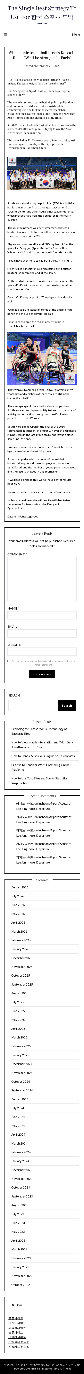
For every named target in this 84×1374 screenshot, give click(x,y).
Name (13, 608)
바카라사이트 (24, 398)
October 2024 (20, 1081)
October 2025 (20, 975)
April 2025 (18, 1028)
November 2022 (21, 1275)
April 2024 (18, 1134)
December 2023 (21, 1170)
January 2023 (20, 1267)
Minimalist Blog (38, 1368)
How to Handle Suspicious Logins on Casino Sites (43, 756)
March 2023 (19, 1249)
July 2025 (17, 1002)
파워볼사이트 (17, 1327)
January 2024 (20, 1161)
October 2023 (20, 1187)
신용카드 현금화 (18, 1346)
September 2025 (22, 984)
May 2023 (18, 1231)
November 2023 (21, 1178)
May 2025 (18, 1019)
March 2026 (19, 931)
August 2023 (19, 1205)
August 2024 (19, 1099)
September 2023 (22, 1196)
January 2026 (20, 949)
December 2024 (21, 1064)
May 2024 (18, 1125)
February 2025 (21, 1046)
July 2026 (17, 896)
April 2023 (18, 1240)
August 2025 (19, 993)
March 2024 (19, 1143)
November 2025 (21, 966)
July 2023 (17, 1214)
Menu (76, 34)
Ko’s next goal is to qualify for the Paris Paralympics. (38, 492)
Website (14, 644)
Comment (17, 554)
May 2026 (18, 913)
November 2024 (21, 1072)
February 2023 (21, 1258)
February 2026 (21, 940)
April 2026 (18, 922)
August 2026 (19, 887)
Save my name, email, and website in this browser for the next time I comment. (44, 663)
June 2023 (18, 1223)
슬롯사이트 (15, 1332)
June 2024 (18, 1116)
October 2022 (20, 1284)
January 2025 (20, 1055)
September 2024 (22, 1090)
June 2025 (18, 1011)
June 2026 (18, 905)
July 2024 (17, 1108)
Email (13, 626)
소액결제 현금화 (18, 1342)
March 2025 (19, 1037)
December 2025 (21, 958)
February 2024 (21, 1152)
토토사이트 (15, 1318)
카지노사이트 (25, 803)
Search (14, 695)
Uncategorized (29, 516)
